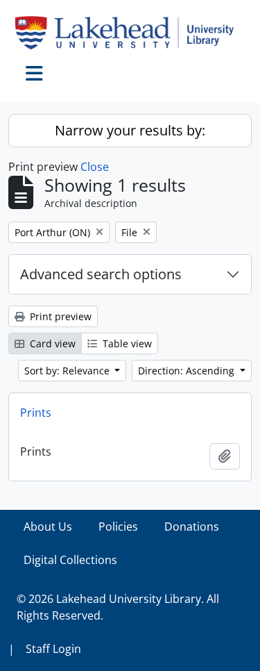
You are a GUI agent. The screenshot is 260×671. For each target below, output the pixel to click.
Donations (191, 526)
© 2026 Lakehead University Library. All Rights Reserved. (118, 607)
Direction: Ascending (187, 370)
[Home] (130, 32)
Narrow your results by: (130, 130)
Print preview (59, 316)
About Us (48, 526)
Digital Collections (70, 560)
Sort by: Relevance (68, 370)
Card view (51, 343)
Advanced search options (101, 274)
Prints (35, 412)
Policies (118, 526)
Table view (126, 343)
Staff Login (53, 648)
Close (94, 166)
